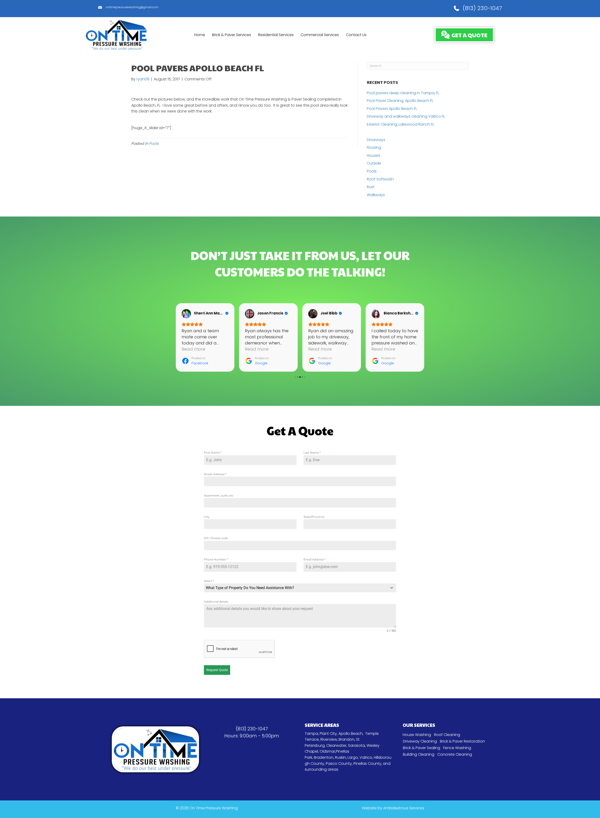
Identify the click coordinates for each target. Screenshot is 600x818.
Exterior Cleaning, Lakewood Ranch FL (400, 124)
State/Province (314, 517)
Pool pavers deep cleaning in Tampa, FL (403, 93)
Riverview (328, 739)
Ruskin (340, 757)
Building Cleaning (418, 754)
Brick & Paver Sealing (421, 748)
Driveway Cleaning (420, 741)
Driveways (376, 139)
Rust (371, 187)
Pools (154, 143)
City (207, 517)
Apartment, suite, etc (219, 495)
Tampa (311, 733)
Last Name (312, 452)
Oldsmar (327, 751)
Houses (373, 155)
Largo (353, 757)
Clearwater (336, 745)
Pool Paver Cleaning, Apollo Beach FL (400, 100)
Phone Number (216, 559)
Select (209, 581)
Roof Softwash (380, 179)
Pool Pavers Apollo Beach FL (392, 108)
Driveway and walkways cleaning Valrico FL (406, 116)
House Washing (417, 734)
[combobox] (300, 587)
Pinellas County (367, 763)
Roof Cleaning (447, 734)
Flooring (374, 147)
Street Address (215, 474)
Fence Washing (457, 748)
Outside (374, 163)
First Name (212, 452)
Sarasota (356, 745)
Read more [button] (193, 349)
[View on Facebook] (186, 313)
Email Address (315, 559)
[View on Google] (249, 313)
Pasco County (339, 763)
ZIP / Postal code (216, 538)
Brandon (346, 739)
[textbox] (295, 587)
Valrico (366, 757)
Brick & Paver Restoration (462, 741)
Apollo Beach (350, 733)
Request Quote (217, 670)
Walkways (376, 195)
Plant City (328, 733)
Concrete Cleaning (454, 754)
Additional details (216, 601)
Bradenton (323, 757)
